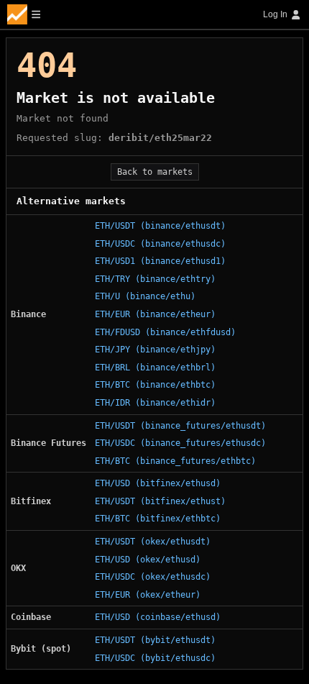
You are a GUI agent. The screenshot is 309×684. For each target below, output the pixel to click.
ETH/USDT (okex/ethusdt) (153, 542)
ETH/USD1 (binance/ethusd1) (160, 261)
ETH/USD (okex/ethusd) (147, 560)
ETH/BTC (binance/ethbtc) (155, 385)
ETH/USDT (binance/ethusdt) (160, 226)
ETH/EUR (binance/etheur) (155, 314)
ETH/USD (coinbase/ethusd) (158, 617)
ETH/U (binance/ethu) (145, 296)
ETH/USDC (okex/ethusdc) (153, 577)
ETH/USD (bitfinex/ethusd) (158, 483)
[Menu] (23, 14)
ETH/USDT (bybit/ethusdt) (155, 640)
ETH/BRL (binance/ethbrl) (155, 367)
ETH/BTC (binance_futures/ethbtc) (175, 461)
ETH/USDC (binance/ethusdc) (160, 244)
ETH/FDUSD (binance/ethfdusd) (165, 332)
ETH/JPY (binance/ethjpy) (155, 350)
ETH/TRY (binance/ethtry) (155, 279)
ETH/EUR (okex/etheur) (147, 595)
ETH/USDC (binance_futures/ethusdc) (180, 443)
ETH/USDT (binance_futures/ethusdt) (180, 426)
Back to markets (155, 172)
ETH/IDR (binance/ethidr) (155, 403)
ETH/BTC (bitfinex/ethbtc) (158, 519)
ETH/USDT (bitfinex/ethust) (160, 501)
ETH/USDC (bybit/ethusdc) (155, 658)
